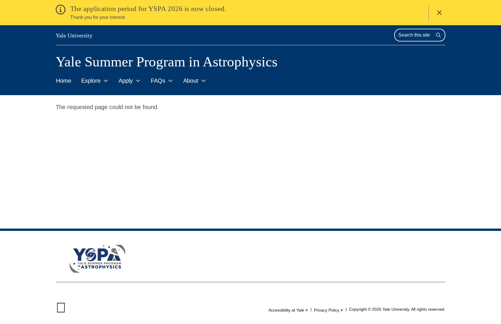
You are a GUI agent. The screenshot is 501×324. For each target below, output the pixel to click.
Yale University (74, 35)
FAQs (158, 80)
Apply (126, 80)
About (190, 80)
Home (63, 80)
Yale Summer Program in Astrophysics (166, 62)
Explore (91, 80)
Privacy (328, 310)
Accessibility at (288, 310)
